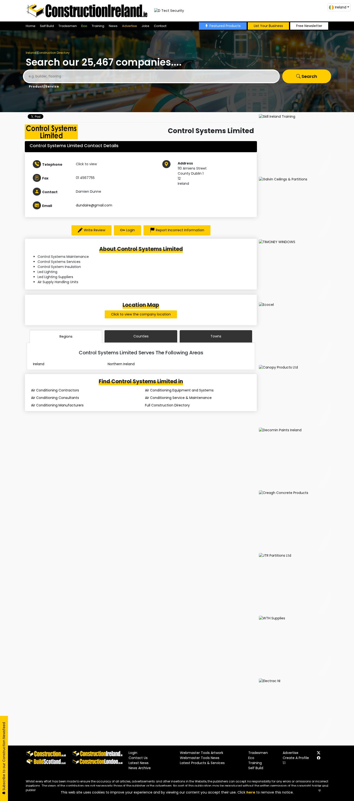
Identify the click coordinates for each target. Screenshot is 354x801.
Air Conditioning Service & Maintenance (178, 397)
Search (309, 76)
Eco (84, 26)
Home (30, 26)
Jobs (145, 26)
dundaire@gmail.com (94, 205)
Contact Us (138, 757)
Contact (160, 26)
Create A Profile (296, 757)
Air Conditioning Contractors (55, 390)
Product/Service (44, 86)
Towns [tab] (215, 336)
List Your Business (268, 25)
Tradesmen (68, 26)
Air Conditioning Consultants (55, 397)
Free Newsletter (309, 25)
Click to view (86, 164)
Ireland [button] (340, 7)
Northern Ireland (121, 364)
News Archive (140, 768)
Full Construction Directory (167, 405)
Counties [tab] (141, 336)
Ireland (38, 364)
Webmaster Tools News (199, 757)
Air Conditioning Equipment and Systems (179, 390)
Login (130, 230)
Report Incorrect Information (180, 230)
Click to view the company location (141, 314)
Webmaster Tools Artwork (201, 752)
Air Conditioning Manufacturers (57, 405)
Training (98, 26)
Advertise (129, 26)
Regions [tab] (65, 336)
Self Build (47, 26)
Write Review (94, 230)
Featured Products (225, 25)
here (250, 792)
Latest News (139, 762)
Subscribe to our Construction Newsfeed (3, 756)
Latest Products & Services (202, 762)
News (113, 26)
